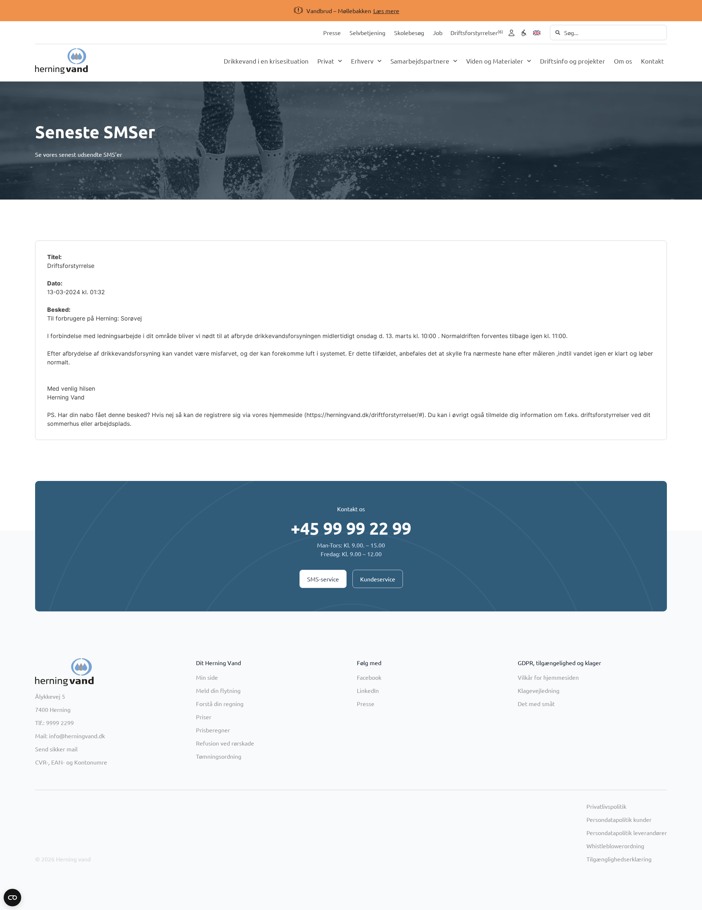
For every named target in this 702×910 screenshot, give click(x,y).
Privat (325, 61)
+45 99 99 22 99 (351, 528)
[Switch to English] (536, 33)
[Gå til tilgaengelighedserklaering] (524, 33)
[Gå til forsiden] (61, 60)
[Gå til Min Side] (511, 33)
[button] (338, 10)
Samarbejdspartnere (419, 61)
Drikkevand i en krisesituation (266, 61)
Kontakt (652, 61)
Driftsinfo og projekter (572, 61)
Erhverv (362, 61)
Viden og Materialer (494, 61)
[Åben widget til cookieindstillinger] (12, 897)
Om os (623, 61)
